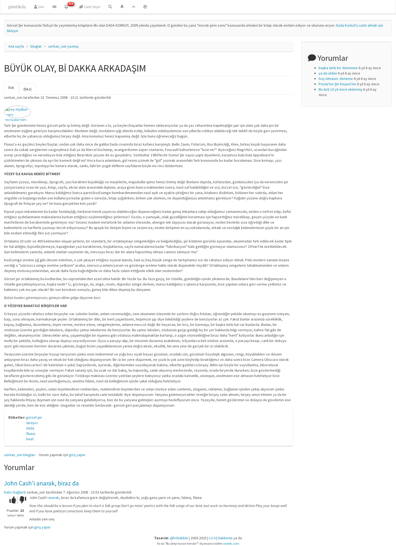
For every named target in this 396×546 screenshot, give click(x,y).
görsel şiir (34, 417)
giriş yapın (77, 454)
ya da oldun (328, 73)
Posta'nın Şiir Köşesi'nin (337, 84)
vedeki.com (231, 543)
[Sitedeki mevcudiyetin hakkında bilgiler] (145, 6)
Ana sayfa (16, 46)
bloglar (36, 46)
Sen (40, 6)
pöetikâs (17, 6)
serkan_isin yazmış (63, 46)
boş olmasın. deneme (336, 78)
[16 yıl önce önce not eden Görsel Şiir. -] (17, 111)
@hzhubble (179, 538)
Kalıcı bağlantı (15, 492)
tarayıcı (32, 422)
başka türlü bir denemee (338, 67)
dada (30, 428)
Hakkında (225, 538)
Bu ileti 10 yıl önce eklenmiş (340, 89)
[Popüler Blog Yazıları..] (133, 6)
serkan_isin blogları (19, 454)
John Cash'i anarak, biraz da (41, 483)
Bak (13, 90)
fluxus (31, 433)
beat (30, 438)
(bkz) (27, 89)
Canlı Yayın (91, 6)
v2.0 (212, 538)
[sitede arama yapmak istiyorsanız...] (110, 6)
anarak (53, 497)
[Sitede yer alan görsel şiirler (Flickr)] (54, 6)
